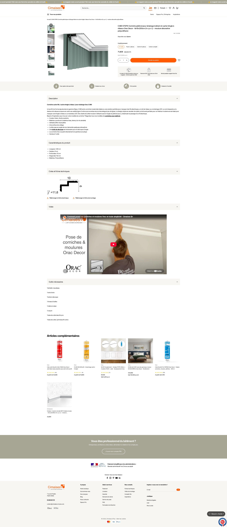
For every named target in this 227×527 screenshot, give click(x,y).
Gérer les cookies (121, 518)
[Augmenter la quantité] (126, 60)
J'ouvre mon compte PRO (113, 451)
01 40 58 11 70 (51, 500)
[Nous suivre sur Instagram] (110, 478)
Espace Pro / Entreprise (163, 14)
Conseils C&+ (128, 494)
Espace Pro (83, 502)
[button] (51, 25)
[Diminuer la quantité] (120, 60)
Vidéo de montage (130, 491)
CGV (148, 503)
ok (179, 490)
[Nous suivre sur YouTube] (116, 478)
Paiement (105, 488)
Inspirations (176, 14)
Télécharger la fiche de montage (85, 198)
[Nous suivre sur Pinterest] (113, 478)
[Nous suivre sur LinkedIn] (119, 478)
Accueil (49, 19)
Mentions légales (151, 500)
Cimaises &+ (50, 409)
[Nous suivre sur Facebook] (107, 478)
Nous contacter (84, 499)
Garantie (104, 494)
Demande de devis (107, 497)
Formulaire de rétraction (108, 505)
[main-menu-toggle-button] (55, 14)
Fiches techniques (129, 488)
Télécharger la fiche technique (59, 198)
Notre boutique (84, 488)
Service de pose (106, 499)
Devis (152, 14)
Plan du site (150, 505)
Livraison (104, 491)
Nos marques (84, 494)
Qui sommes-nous (85, 491)
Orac (48, 365)
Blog (81, 497)
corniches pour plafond (112, 116)
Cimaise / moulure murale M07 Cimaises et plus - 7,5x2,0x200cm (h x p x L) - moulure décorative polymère (59, 412)
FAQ (103, 502)
